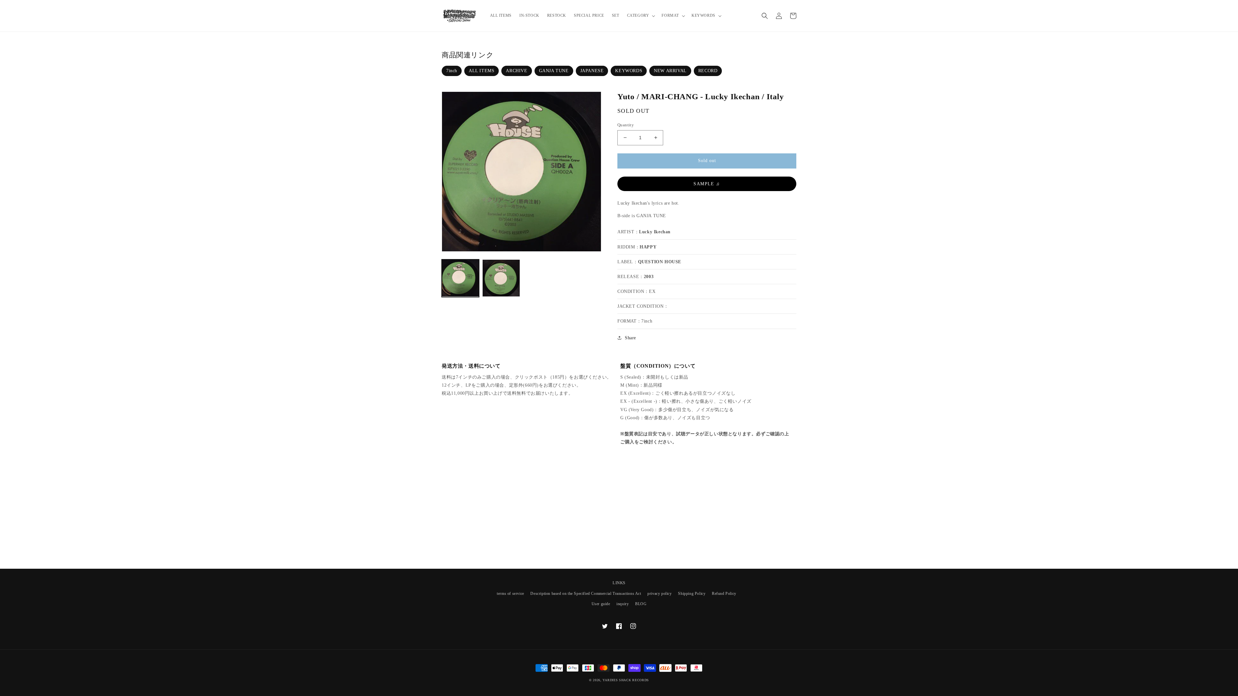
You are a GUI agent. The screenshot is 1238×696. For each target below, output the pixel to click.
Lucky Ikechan (655, 231)
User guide (601, 604)
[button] (640, 15)
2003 (648, 276)
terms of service (510, 593)
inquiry (622, 604)
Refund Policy (724, 593)
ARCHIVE (516, 70)
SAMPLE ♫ (706, 183)
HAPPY (648, 247)
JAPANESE (592, 70)
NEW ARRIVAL (670, 70)
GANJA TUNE (554, 70)
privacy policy (659, 593)
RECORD (708, 70)
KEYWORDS (628, 70)
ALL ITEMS (481, 70)
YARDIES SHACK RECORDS (626, 680)
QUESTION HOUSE (659, 261)
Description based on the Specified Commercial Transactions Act (585, 593)
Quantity (625, 124)
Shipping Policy (691, 593)
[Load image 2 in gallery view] (501, 278)
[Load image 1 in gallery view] (460, 278)
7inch (451, 70)
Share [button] (630, 337)
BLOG (640, 604)
